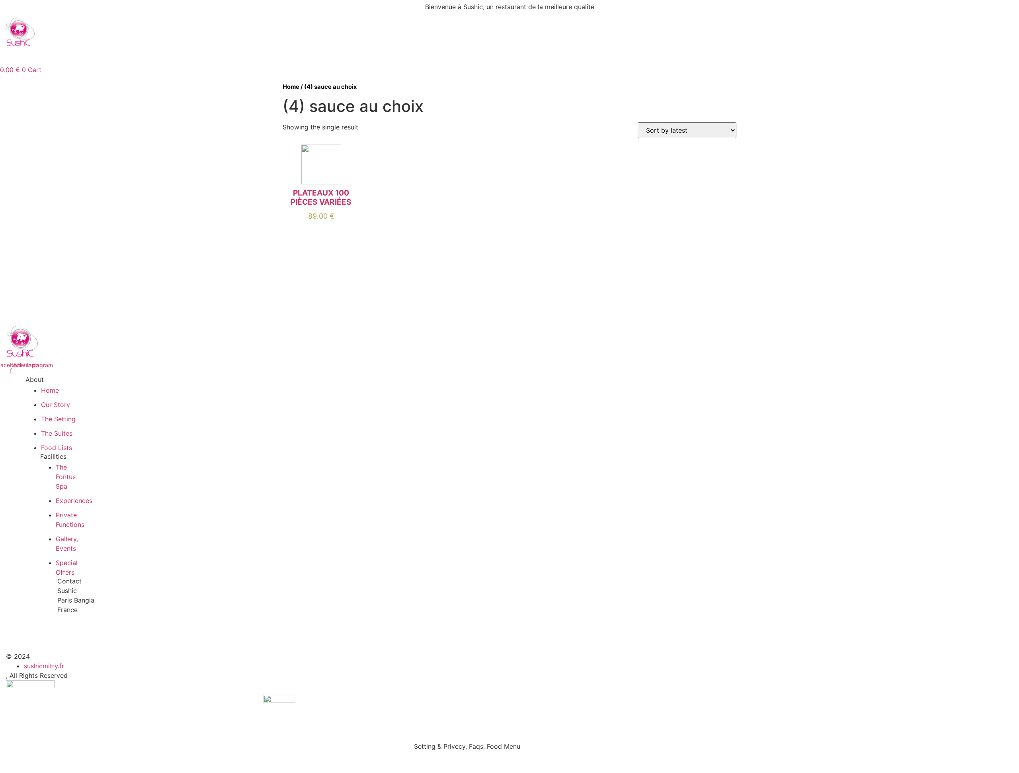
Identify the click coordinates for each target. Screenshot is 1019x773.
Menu (109, 56)
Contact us (280, 56)
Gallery (186, 56)
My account (230, 56)
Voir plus (321, 230)
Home (76, 56)
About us (146, 56)
